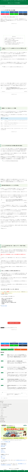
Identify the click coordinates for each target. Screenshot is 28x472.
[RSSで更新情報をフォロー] (20, 349)
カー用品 (1, 402)
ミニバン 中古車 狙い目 (8, 327)
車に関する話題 (2, 421)
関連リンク (23, 469)
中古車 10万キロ (3, 445)
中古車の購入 (2, 327)
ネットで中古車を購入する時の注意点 (6, 404)
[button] (27, 6)
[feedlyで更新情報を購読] (7, 349)
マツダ (2, 413)
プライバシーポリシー (14, 469)
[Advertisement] (14, 29)
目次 (13, 36)
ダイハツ (2, 410)
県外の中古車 (3, 446)
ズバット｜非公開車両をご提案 (5, 441)
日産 (1, 415)
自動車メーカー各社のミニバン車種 (9, 39)
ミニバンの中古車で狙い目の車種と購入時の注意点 (11, 40)
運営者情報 (5, 469)
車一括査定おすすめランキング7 (20, 460)
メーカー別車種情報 (3, 407)
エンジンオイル (3, 455)
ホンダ (2, 412)
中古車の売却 (2, 418)
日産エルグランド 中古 (14, 327)
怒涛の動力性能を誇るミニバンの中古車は (10, 41)
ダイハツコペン (3, 452)
